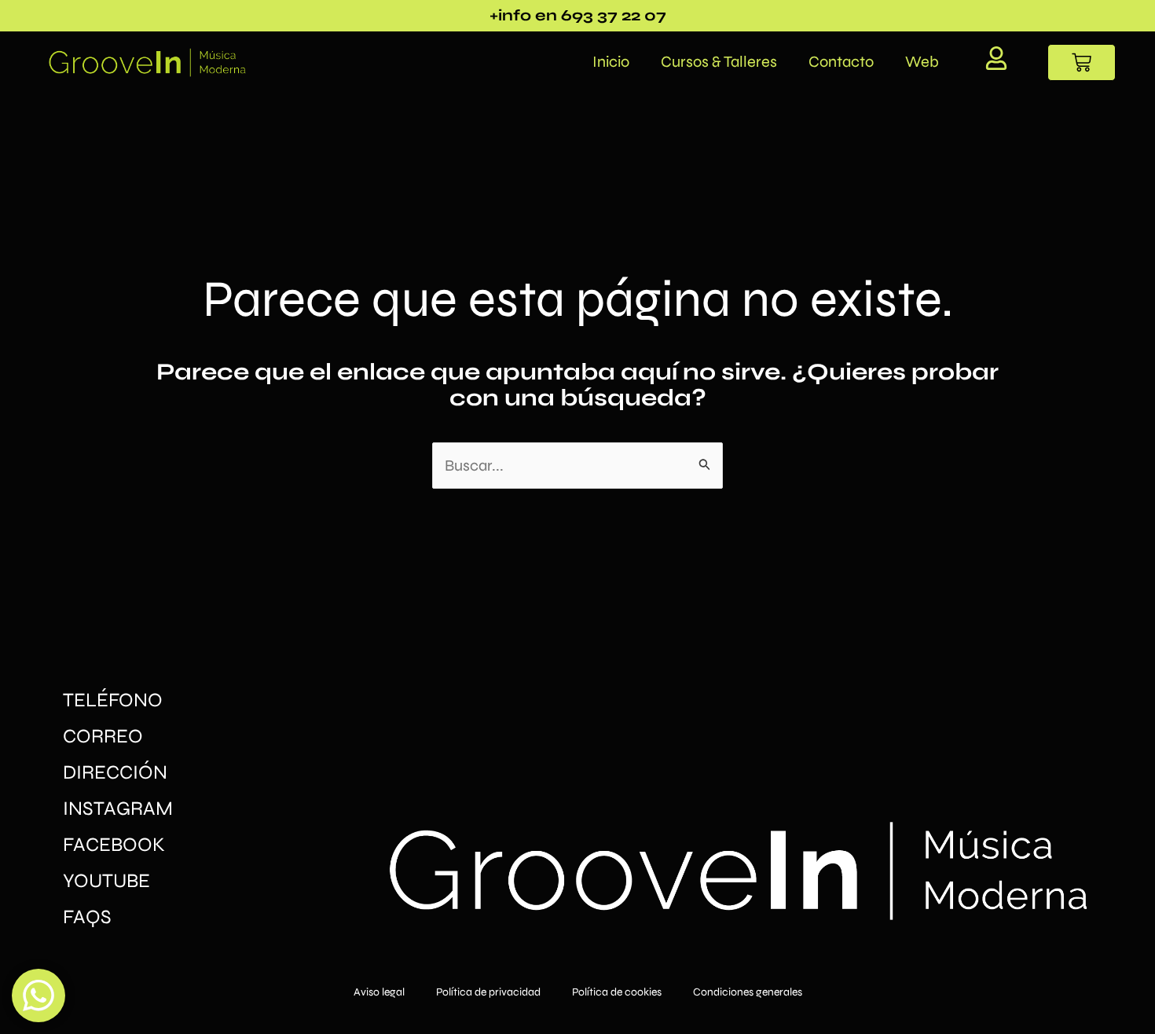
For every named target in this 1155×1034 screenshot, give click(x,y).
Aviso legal (379, 992)
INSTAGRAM (118, 808)
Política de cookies (617, 992)
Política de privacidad (488, 992)
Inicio (610, 62)
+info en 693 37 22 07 (578, 15)
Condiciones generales (747, 992)
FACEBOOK (114, 844)
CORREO (103, 736)
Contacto (841, 62)
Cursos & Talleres (719, 62)
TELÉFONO (113, 700)
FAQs (87, 917)
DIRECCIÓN (115, 772)
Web (922, 62)
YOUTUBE (106, 881)
